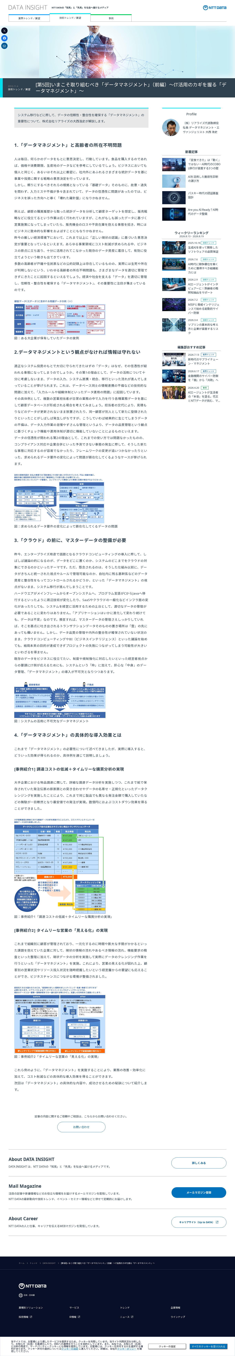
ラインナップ (178, 1317)
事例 (111, 18)
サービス (74, 1307)
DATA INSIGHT (49, 1263)
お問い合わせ (81, 1127)
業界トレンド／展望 (29, 18)
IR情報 (73, 1317)
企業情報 (175, 1307)
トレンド (33, 1263)
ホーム (21, 1263)
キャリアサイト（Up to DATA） (197, 1222)
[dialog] (117, 1346)
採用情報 (23, 1317)
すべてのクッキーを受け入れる (208, 1346)
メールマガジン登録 (198, 1192)
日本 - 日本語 (29, 1295)
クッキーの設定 (167, 1346)
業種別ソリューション (31, 1307)
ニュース (125, 1317)
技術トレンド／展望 (70, 17)
